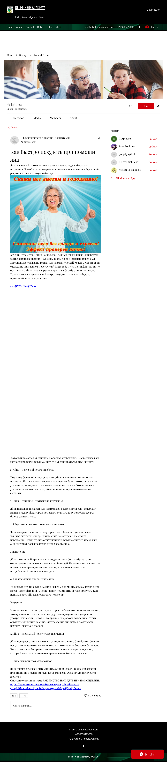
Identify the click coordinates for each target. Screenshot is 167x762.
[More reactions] (23, 695)
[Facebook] (139, 27)
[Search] (131, 106)
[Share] (99, 138)
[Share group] (158, 106)
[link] (17, 118)
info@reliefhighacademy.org (99, 27)
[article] (55, 424)
